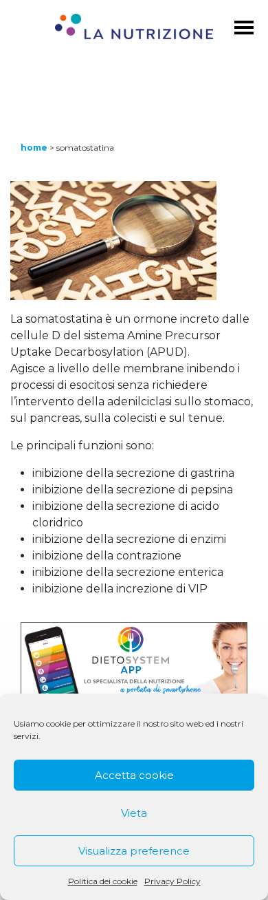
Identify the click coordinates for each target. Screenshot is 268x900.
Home (34, 147)
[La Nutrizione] (134, 29)
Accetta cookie (134, 775)
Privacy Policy (172, 881)
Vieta (134, 812)
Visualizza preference (134, 850)
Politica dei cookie (102, 881)
